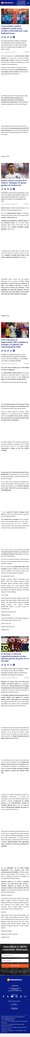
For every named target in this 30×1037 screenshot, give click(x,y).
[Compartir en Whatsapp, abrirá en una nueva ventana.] (11, 37)
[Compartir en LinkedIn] (14, 37)
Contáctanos (15, 989)
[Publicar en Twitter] (5, 37)
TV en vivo (20, 1)
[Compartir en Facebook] (8, 37)
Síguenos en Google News (15, 990)
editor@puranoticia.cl (15, 988)
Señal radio (20, 3)
